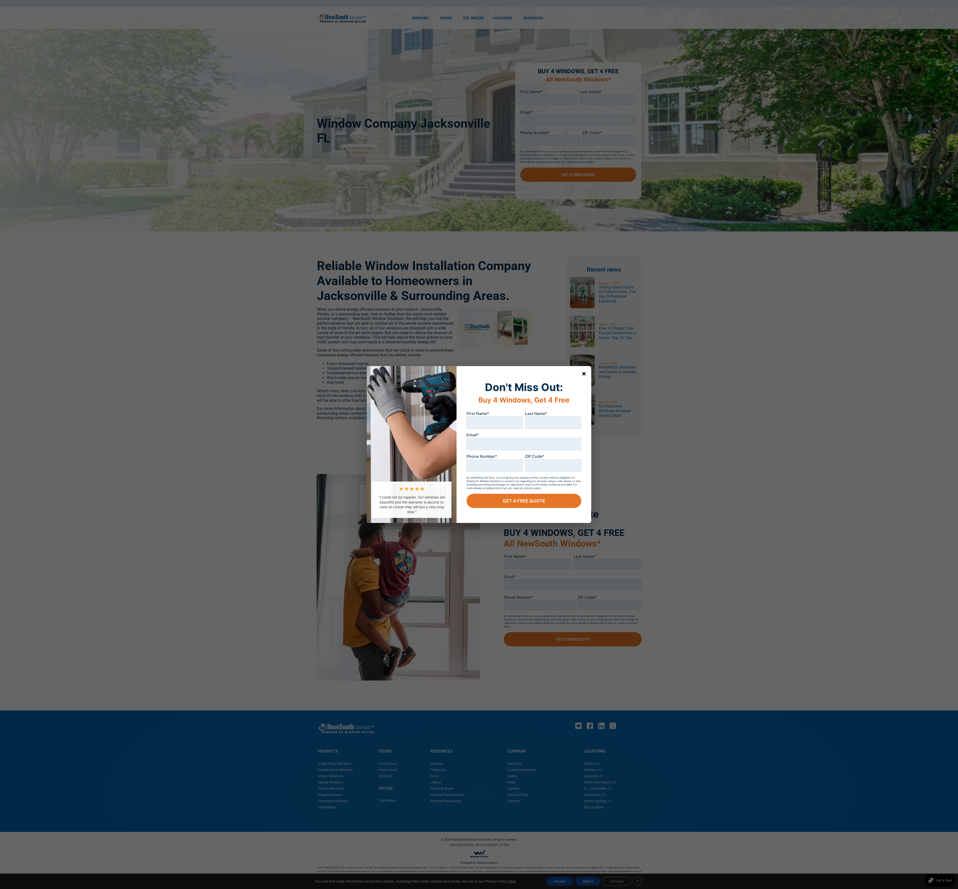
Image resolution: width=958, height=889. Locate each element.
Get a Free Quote (524, 500)
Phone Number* (482, 456)
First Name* (478, 413)
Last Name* (536, 413)
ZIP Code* (534, 456)
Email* (473, 435)
